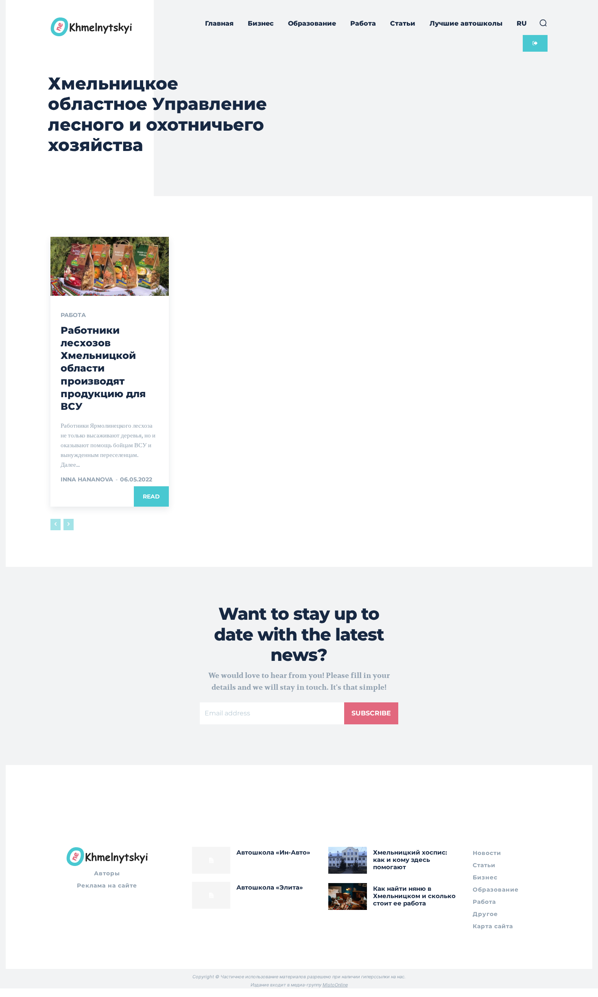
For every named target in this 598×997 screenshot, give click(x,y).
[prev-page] (55, 524)
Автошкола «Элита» (269, 887)
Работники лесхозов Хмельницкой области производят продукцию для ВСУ (103, 368)
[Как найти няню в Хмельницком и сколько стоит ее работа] (347, 896)
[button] (543, 22)
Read (151, 496)
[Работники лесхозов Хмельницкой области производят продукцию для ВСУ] (109, 266)
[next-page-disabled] (68, 524)
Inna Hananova (87, 479)
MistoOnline (335, 985)
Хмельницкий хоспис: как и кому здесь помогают (410, 859)
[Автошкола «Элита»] (211, 895)
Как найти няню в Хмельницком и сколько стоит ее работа (414, 896)
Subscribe (371, 713)
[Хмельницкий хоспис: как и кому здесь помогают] (347, 860)
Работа (73, 315)
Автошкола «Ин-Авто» (273, 852)
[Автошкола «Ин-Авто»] (211, 860)
